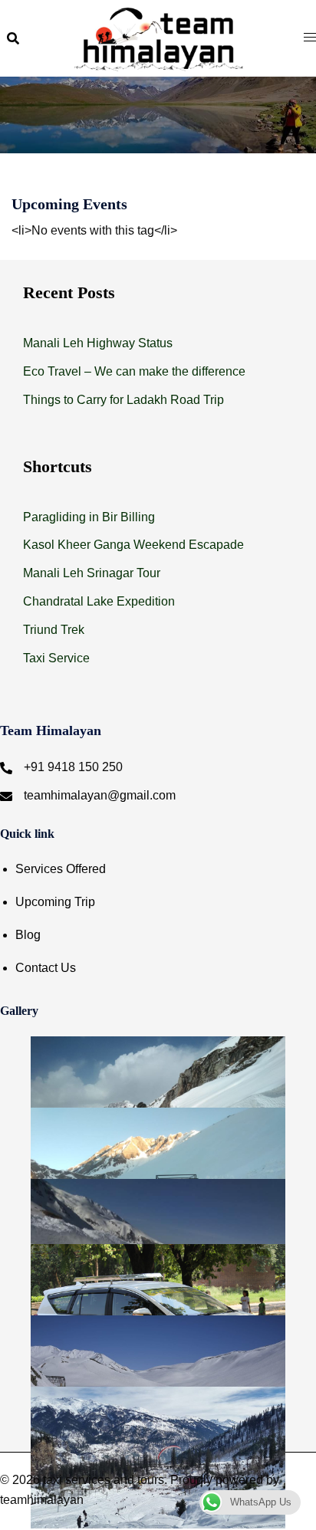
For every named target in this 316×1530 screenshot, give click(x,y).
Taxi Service (56, 658)
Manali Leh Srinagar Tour (91, 572)
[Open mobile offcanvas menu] (310, 38)
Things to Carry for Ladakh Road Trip (123, 399)
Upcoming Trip (55, 901)
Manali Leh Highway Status (98, 343)
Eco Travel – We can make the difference (134, 371)
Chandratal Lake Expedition (99, 601)
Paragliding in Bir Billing (89, 517)
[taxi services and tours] (158, 37)
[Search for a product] (12, 38)
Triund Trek (53, 629)
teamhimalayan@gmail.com (100, 795)
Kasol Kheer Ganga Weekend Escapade (133, 544)
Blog (28, 934)
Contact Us (45, 967)
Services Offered (60, 868)
